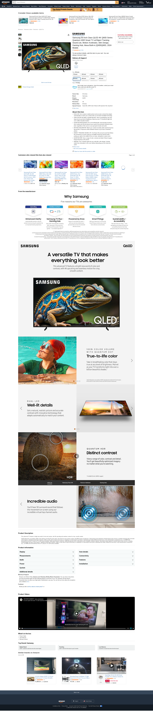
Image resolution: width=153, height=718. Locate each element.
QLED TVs (41, 29)
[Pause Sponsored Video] (54, 669)
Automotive (124, 6)
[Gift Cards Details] (81, 6)
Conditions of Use (56, 706)
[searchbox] (65, 2)
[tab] (73, 381)
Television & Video (28, 29)
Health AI (9, 6)
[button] (3, 6)
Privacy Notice (65, 706)
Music (99, 6)
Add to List (120, 42)
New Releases (42, 6)
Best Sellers (34, 6)
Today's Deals (65, 6)
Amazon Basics (26, 6)
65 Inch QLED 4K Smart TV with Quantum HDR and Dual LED (39, 600)
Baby (130, 6)
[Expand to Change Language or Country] (80, 701)
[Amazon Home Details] (110, 6)
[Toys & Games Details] (120, 6)
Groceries (50, 6)
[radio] (19, 34)
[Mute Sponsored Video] (54, 672)
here (28, 581)
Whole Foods (57, 6)
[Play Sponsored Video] (76, 665)
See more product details (80, 148)
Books (72, 6)
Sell (84, 6)
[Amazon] (5, 2)
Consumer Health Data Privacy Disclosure (78, 706)
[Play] (19, 628)
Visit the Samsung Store (78, 35)
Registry (94, 6)
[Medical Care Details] (20, 6)
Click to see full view (46, 82)
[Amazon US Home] (62, 701)
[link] (42, 23)
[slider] (74, 628)
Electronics (20, 29)
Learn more (88, 89)
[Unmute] (133, 628)
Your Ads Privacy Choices (93, 706)
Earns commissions (39, 598)
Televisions (35, 29)
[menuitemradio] (131, 628)
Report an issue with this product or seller (84, 151)
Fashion (89, 6)
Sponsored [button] (20, 654)
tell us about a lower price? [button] (35, 586)
